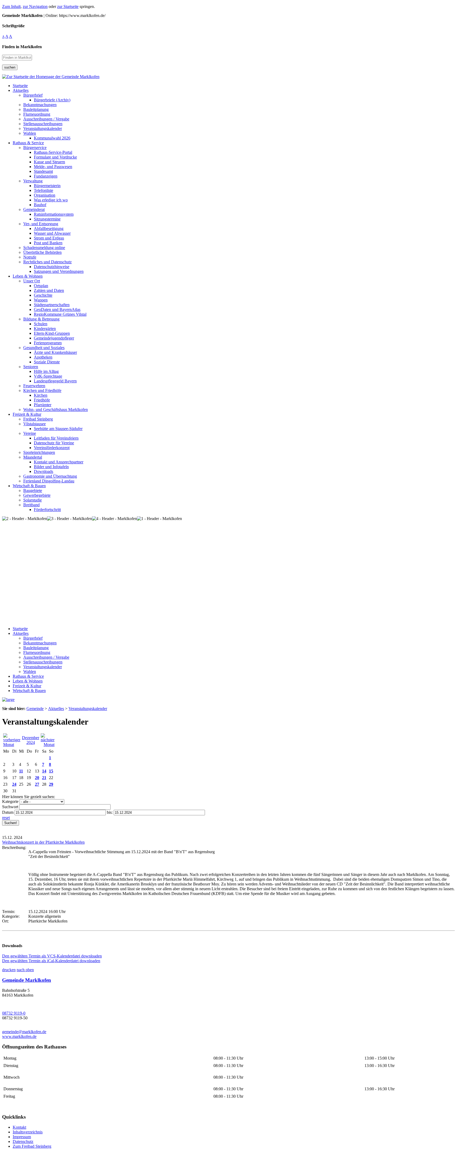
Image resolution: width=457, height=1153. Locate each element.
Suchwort (10, 806)
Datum (7, 812)
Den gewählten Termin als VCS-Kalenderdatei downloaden (52, 956)
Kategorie (10, 801)
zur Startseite (68, 6)
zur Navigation (35, 6)
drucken (9, 969)
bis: (110, 812)
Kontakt (19, 1127)
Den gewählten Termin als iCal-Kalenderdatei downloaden (51, 960)
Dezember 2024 (30, 740)
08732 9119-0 (13, 1013)
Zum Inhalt (11, 6)
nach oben (25, 969)
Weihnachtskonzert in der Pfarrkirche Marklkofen (43, 842)
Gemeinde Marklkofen (26, 980)
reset (6, 817)
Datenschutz (23, 1141)
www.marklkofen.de (19, 1036)
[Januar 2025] (47, 744)
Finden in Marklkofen (22, 46)
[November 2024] (11, 744)
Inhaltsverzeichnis (28, 1132)
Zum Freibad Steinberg (32, 1146)
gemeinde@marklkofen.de (24, 1031)
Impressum (22, 1136)
